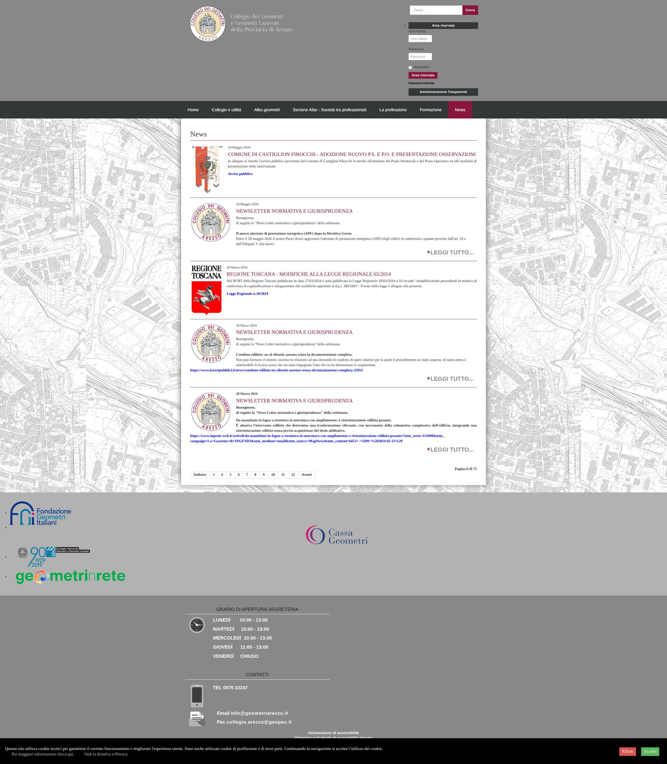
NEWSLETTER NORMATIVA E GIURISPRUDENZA (294, 332)
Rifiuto (627, 751)
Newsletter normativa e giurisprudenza (294, 211)
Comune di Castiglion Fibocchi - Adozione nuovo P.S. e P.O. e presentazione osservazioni (352, 154)
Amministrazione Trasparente (443, 92)
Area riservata (443, 25)
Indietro (200, 475)
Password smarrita (421, 83)
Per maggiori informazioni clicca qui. (43, 754)
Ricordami (421, 67)
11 (283, 475)
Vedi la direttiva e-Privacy (106, 754)
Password (416, 49)
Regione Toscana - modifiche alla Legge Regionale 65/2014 (309, 274)
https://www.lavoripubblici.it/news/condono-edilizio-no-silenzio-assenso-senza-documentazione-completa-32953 (276, 370)
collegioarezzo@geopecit (259, 722)
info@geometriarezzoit (259, 713)
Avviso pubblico (240, 174)
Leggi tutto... (452, 252)
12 (293, 475)
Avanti (306, 475)
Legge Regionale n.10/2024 (247, 294)
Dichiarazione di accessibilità (333, 733)
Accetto (650, 751)
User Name (417, 31)
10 (273, 475)
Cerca (470, 10)
